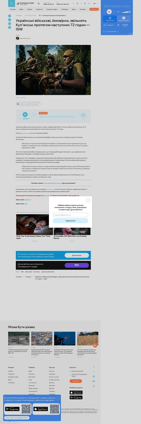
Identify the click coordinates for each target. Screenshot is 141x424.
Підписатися (70, 221)
